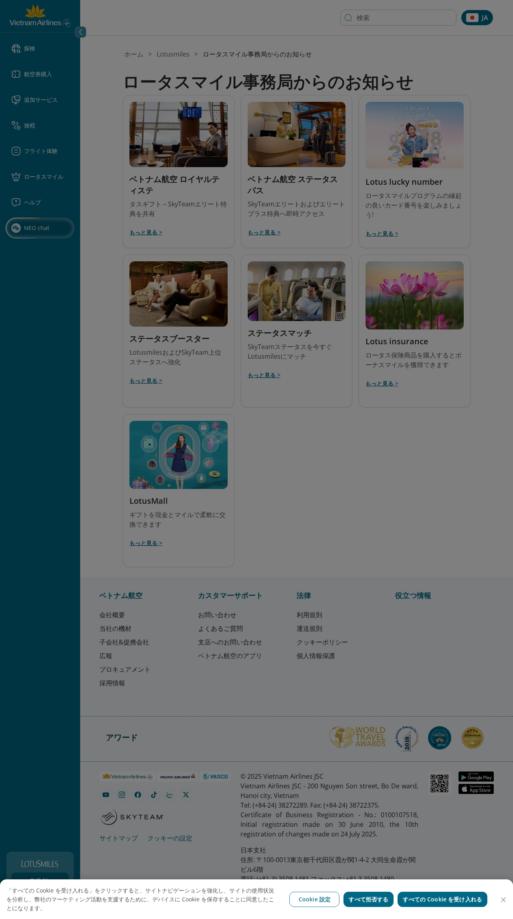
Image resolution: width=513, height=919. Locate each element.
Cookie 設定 (315, 899)
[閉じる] (503, 900)
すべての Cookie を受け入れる (442, 899)
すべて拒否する (368, 899)
